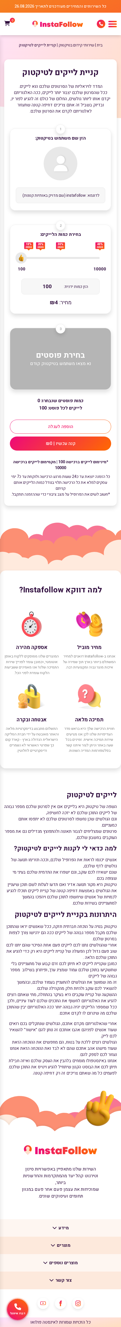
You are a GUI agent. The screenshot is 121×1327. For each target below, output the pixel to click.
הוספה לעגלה (60, 426)
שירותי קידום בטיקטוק (76, 45)
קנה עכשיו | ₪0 (60, 443)
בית (99, 45)
